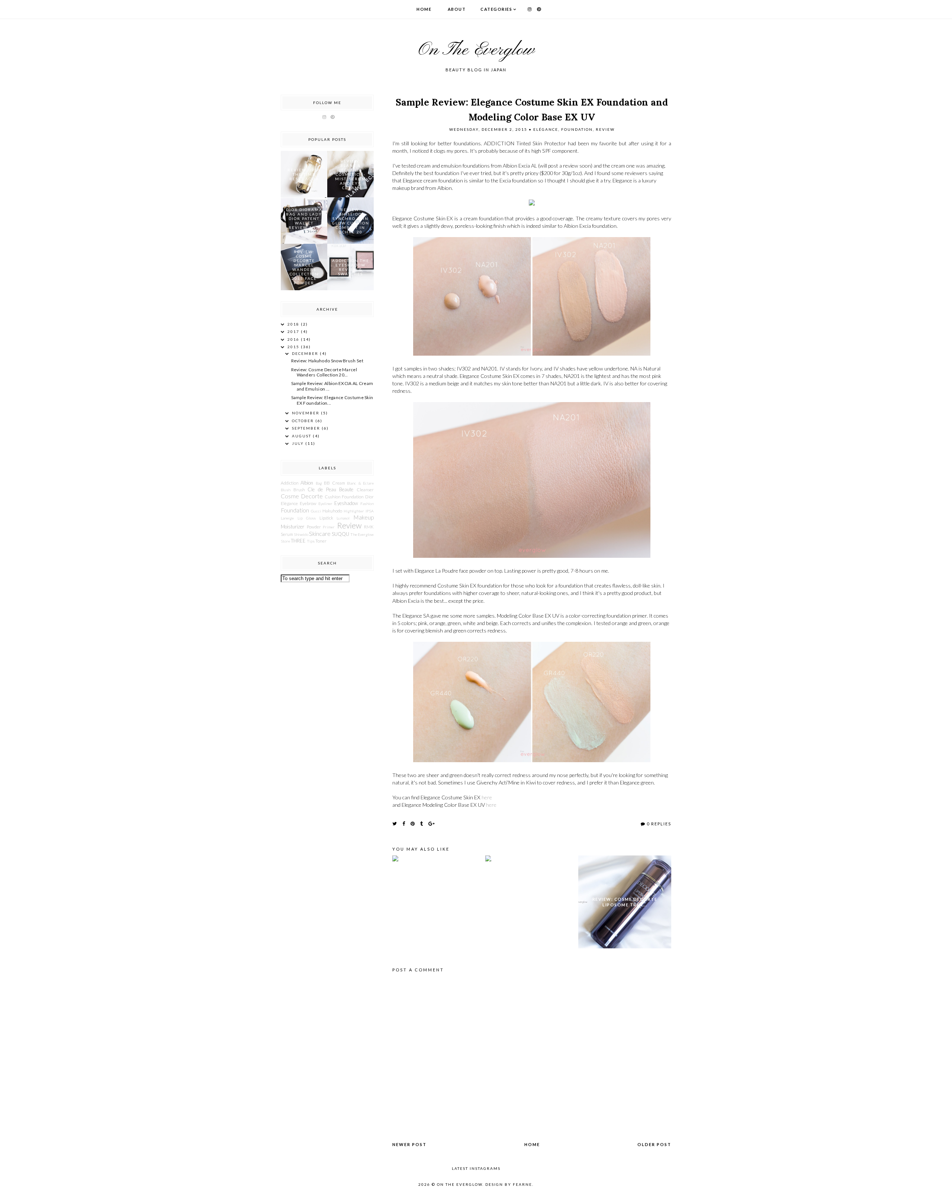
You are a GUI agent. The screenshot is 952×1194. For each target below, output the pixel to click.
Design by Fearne (508, 1184)
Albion (306, 483)
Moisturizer (292, 527)
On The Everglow (476, 50)
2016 (294, 339)
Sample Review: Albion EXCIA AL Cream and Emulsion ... (332, 386)
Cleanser (365, 489)
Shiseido (301, 534)
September (307, 428)
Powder (314, 526)
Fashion (367, 503)
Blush (285, 490)
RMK (369, 526)
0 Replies (659, 823)
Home (423, 9)
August (302, 436)
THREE (298, 541)
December (306, 353)
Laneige (287, 518)
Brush (299, 489)
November (306, 413)
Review (605, 129)
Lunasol (343, 518)
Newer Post (409, 1144)
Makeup (363, 517)
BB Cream (334, 482)
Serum (287, 534)
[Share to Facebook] (404, 823)
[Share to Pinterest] (413, 823)
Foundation (577, 129)
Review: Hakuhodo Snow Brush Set (327, 360)
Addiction (290, 482)
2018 (294, 324)
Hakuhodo (332, 510)
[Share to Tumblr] (422, 823)
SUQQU (340, 534)
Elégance (545, 129)
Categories (496, 9)
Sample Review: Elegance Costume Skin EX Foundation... (332, 400)
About (457, 9)
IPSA (370, 511)
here (487, 797)
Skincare (320, 533)
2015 (294, 346)
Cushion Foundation (344, 496)
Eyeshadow (346, 503)
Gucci (316, 511)
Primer (329, 527)
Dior (369, 496)
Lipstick (326, 517)
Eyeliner (325, 503)
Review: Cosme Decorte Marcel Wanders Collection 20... (324, 372)
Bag (319, 483)
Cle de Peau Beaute (330, 489)
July (298, 443)
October (303, 420)
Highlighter (354, 511)
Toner (321, 540)
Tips (311, 541)
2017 (294, 331)
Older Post (654, 1144)
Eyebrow (308, 503)
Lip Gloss (307, 518)
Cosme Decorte (302, 496)
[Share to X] (395, 823)
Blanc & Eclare (360, 483)
